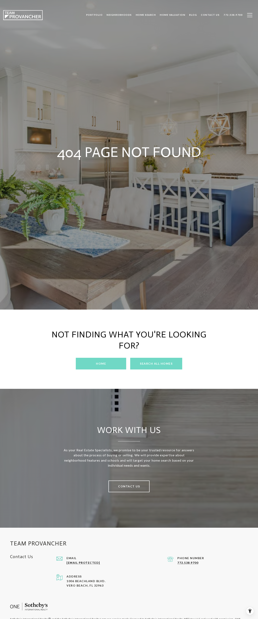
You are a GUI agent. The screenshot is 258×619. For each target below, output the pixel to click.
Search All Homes (156, 363)
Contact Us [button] (129, 486)
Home (101, 363)
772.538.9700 (187, 562)
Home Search (146, 15)
